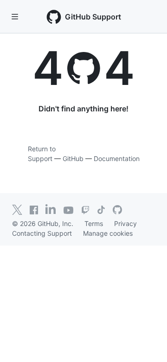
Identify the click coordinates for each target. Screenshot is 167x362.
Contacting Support (42, 233)
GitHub (73, 158)
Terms (93, 223)
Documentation (117, 158)
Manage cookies (108, 233)
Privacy (125, 223)
